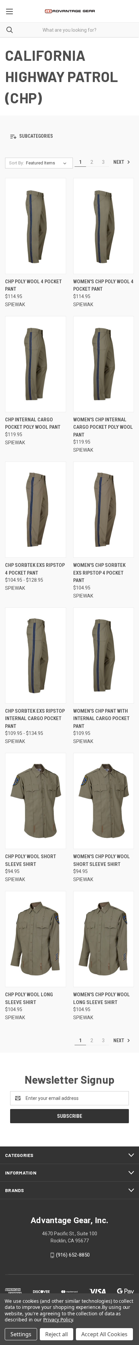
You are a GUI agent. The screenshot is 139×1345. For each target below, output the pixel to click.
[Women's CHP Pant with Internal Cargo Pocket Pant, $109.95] (104, 655)
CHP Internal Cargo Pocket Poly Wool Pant (32, 423)
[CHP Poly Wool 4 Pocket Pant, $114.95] (35, 226)
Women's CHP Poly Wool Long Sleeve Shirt (101, 998)
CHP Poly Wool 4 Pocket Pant (33, 285)
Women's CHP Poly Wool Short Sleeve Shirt (101, 860)
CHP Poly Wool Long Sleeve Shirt (29, 998)
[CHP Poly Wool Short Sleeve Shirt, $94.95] (35, 801)
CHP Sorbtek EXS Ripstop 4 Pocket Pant (35, 569)
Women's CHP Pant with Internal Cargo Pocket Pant (101, 718)
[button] (69, 136)
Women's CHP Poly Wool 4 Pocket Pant (103, 285)
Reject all (56, 1334)
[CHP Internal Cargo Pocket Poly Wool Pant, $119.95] (35, 364)
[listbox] (47, 163)
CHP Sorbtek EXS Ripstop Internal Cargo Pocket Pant (35, 718)
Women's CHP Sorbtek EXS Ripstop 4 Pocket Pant (99, 572)
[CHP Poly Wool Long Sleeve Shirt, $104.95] (35, 939)
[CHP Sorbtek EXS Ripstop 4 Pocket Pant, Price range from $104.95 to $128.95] (35, 509)
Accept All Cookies (104, 1334)
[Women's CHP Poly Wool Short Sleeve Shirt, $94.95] (104, 801)
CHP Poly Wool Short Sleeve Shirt (30, 860)
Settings (20, 1334)
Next (119, 162)
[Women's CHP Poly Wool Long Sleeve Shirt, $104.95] (104, 939)
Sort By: (16, 162)
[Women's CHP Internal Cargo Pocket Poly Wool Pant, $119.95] (104, 364)
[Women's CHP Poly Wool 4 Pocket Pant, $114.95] (104, 226)
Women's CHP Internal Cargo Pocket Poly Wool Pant (103, 427)
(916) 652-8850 (73, 1255)
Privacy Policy (58, 1319)
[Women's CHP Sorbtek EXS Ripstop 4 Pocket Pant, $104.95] (104, 509)
